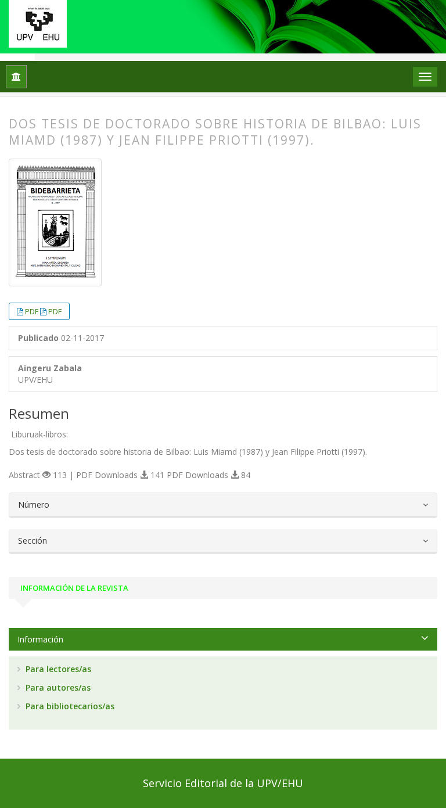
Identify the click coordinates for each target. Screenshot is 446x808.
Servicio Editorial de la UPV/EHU (223, 783)
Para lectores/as (57, 668)
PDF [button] (32, 311)
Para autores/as (57, 687)
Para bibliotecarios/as (68, 706)
